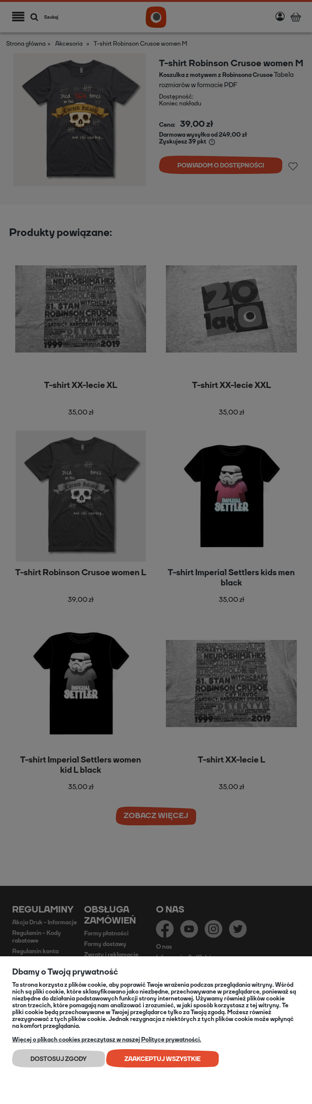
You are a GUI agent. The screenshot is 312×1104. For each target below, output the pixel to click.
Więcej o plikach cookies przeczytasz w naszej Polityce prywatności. (106, 1039)
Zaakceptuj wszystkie (162, 1059)
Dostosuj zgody (58, 1059)
